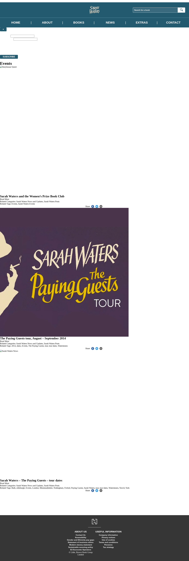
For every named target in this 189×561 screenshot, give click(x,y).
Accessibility (80, 537)
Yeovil (122, 488)
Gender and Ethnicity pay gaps (80, 540)
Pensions (108, 545)
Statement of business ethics (80, 542)
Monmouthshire (46, 488)
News (110, 22)
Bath (13, 488)
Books (78, 22)
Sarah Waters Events (26, 204)
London (35, 488)
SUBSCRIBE (9, 57)
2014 (14, 346)
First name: (5, 36)
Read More (4, 199)
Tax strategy (108, 547)
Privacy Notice (51, 49)
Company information (108, 535)
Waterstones (63, 346)
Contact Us (80, 535)
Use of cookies (108, 540)
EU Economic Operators (80, 550)
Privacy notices (108, 537)
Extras (142, 22)
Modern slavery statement (80, 545)
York (127, 488)
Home (15, 22)
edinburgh (20, 488)
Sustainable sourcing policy (80, 547)
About (47, 22)
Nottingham (58, 488)
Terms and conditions (108, 542)
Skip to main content (8, 1)
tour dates (53, 346)
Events (14, 204)
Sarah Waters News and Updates (29, 201)
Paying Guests (77, 488)
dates (19, 346)
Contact (173, 22)
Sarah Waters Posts (51, 201)
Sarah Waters (89, 488)
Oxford (67, 488)
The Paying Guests (36, 346)
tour (46, 346)
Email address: (6, 39)
